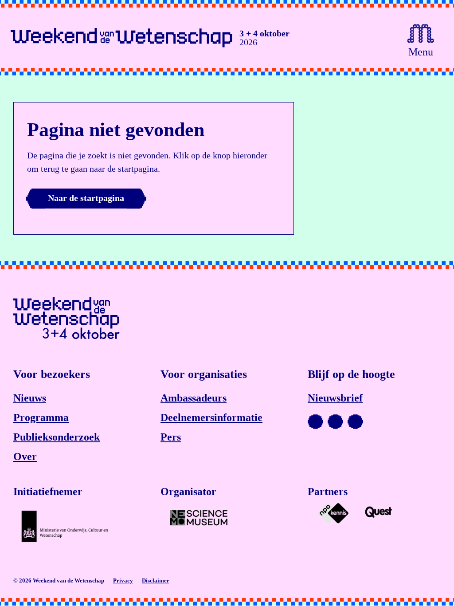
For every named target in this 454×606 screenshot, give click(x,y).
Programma (41, 417)
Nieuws (29, 398)
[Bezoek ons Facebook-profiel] (355, 422)
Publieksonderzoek (56, 437)
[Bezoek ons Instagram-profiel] (335, 422)
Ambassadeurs (193, 398)
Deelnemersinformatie (211, 417)
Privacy (123, 580)
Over (25, 456)
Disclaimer (155, 580)
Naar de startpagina (86, 198)
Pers (170, 437)
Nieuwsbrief (335, 398)
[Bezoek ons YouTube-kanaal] (315, 422)
